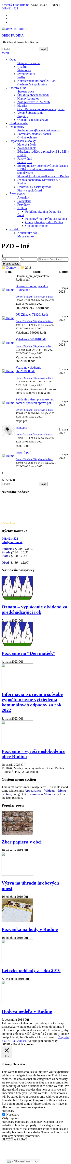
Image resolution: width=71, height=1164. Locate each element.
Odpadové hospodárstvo (32, 119)
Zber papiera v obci (22, 841)
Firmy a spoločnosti (29, 190)
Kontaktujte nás (27, 232)
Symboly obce (26, 73)
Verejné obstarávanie (30, 112)
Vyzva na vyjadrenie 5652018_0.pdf (28, 369)
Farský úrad (24, 158)
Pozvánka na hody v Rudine (30, 929)
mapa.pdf (21, 427)
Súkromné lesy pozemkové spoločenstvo (42, 165)
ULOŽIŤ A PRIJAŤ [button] (14, 1139)
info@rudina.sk (12, 542)
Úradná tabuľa (18, 123)
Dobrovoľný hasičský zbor (34, 187)
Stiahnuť (29, 296)
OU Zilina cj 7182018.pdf (32, 314)
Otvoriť (20, 296)
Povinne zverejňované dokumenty (38, 130)
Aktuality (23, 197)
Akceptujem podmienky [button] (43, 1040)
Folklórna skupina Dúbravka (43, 211)
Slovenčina (21, 1161)
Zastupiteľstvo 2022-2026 (33, 102)
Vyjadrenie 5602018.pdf (31, 339)
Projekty (22, 116)
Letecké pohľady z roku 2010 (31, 970)
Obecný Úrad (17, 88)
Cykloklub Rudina (36, 225)
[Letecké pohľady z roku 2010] (17, 962)
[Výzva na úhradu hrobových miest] (17, 874)
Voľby (21, 77)
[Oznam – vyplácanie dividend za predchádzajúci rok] (17, 598)
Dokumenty (16, 126)
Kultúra (22, 208)
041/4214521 (10, 8)
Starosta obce (25, 91)
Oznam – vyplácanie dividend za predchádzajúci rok (34, 609)
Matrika (22, 105)
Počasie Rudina (9, 523)
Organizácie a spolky (22, 141)
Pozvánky (23, 204)
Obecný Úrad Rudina (15, 4)
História (22, 66)
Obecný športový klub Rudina (44, 222)
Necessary (12, 1114)
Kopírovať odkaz (43, 296)
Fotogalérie (24, 201)
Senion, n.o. (24, 162)
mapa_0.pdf (23, 452)
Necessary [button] (8, 1110)
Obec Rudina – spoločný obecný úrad (40, 109)
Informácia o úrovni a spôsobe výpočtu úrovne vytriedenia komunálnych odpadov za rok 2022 (32, 702)
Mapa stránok (25, 236)
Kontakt (14, 229)
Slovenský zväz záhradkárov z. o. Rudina (43, 176)
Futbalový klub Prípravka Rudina (46, 218)
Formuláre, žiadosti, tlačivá (34, 134)
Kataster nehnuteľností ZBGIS (36, 80)
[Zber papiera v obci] (17, 833)
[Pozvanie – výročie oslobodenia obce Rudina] (17, 743)
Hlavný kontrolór (28, 98)
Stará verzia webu (28, 63)
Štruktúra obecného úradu (33, 95)
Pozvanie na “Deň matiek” (28, 653)
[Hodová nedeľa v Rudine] (17, 1003)
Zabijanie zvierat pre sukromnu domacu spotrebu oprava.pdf (35, 401)
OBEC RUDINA (13, 35)
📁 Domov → (11, 267)
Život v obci (17, 194)
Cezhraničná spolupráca (32, 84)
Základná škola (26, 148)
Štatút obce (24, 70)
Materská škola (26, 144)
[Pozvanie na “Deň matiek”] (17, 645)
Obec (12, 59)
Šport (20, 215)
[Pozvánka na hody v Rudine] (17, 921)
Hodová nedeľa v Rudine (27, 1011)
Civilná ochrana (27, 137)
